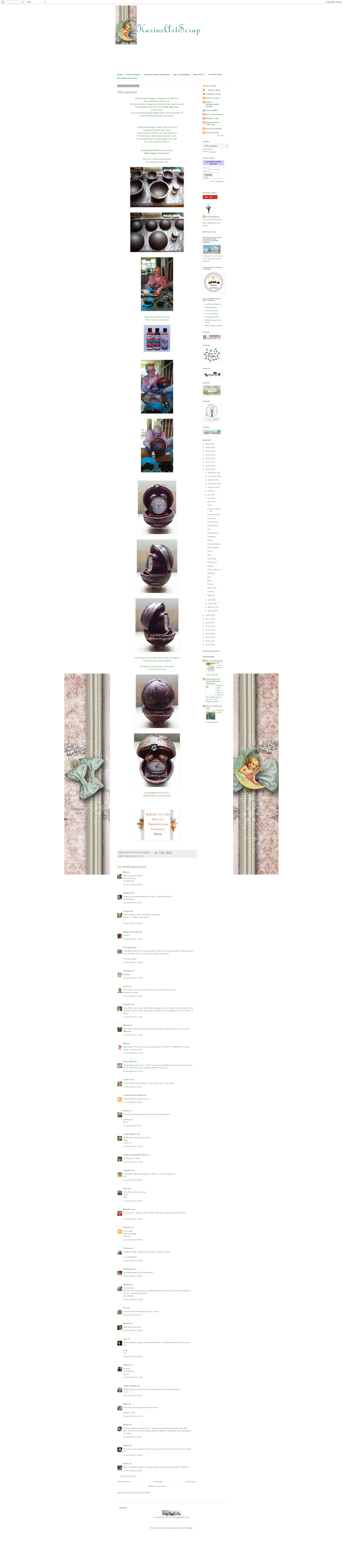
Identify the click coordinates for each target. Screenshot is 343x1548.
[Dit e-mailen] (160, 852)
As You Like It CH (149, 150)
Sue (125, 1339)
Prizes (209, 551)
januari (211, 611)
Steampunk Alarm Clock (133, 856)
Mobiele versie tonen (157, 1486)
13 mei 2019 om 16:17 (132, 1315)
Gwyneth (127, 1170)
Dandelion (211, 536)
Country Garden (214, 544)
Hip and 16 (212, 501)
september (212, 484)
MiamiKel (127, 1209)
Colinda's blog (212, 132)
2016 (208, 623)
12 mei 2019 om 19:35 (132, 1201)
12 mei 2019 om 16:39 (132, 1146)
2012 (208, 637)
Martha (126, 1284)
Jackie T (127, 1079)
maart (210, 603)
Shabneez (127, 1269)
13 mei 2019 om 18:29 (132, 1330)
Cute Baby (211, 558)
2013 (208, 634)
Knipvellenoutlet (211, 317)
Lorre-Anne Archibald (133, 1095)
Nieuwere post (124, 1481)
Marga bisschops (131, 932)
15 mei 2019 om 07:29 (132, 1416)
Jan (125, 1308)
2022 (208, 458)
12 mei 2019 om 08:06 (132, 884)
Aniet (125, 986)
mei (209, 498)
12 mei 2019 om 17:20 (132, 1162)
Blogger (189, 1528)
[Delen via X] (165, 852)
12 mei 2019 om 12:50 (132, 1017)
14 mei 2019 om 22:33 (132, 1395)
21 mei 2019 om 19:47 (132, 1471)
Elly (125, 872)
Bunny (126, 1025)
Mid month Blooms (220, 665)
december (212, 473)
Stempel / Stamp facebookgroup (181, 74)
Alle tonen (220, 135)
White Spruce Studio (213, 326)
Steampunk (212, 562)
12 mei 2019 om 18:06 (132, 1180)
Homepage (158, 1481)
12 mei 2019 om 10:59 (132, 962)
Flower (210, 584)
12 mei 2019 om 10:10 (132, 903)
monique (127, 971)
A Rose (210, 540)
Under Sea (211, 588)
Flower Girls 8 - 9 (214, 569)
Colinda (126, 1227)
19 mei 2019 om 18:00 (132, 1455)
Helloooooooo (213, 533)
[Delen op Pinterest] (170, 852)
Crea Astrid (128, 947)
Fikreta (126, 1365)
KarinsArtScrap (212, 217)
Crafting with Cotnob (140, 917)
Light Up (210, 595)
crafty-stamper (130, 1386)
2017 (208, 619)
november (212, 476)
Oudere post (191, 1481)
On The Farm (213, 522)
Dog (209, 577)
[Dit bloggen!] (163, 852)
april (210, 600)
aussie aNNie (211, 110)
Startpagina (120, 74)
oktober (211, 480)
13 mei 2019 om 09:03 (132, 1260)
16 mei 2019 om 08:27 (132, 1437)
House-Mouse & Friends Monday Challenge (213, 681)
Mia (124, 1043)
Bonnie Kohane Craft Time (213, 123)
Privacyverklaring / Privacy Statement (127, 78)
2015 (208, 626)
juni (209, 495)
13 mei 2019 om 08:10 (132, 1240)
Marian (126, 1323)
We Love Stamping (214, 661)
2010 (208, 645)
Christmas (211, 518)
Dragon (210, 566)
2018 (208, 615)
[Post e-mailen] (155, 852)
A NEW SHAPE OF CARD (215, 74)
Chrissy (126, 1248)
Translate (212, 152)
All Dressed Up (211, 310)
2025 (208, 447)
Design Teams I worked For (133, 74)
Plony (125, 1424)
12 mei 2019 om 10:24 (132, 923)
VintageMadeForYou (181, 1517)
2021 (208, 462)
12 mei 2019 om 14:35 (132, 1071)
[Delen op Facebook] (168, 852)
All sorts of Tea (213, 514)
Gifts (209, 555)
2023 (208, 455)
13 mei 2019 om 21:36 (132, 1377)
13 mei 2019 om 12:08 (132, 1299)
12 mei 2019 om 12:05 (132, 996)
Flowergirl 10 (212, 525)
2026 (208, 444)
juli (209, 491)
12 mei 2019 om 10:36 (132, 939)
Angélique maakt (213, 94)
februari (211, 607)
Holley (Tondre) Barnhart (134, 1155)
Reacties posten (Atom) (140, 1493)
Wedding (211, 573)
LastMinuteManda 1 (213, 304)
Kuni (125, 1188)
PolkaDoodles (211, 307)
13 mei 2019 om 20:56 (132, 1356)
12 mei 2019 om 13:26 (132, 1035)
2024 (208, 451)
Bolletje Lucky (212, 118)
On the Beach (213, 547)
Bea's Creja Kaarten (214, 114)
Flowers (210, 591)
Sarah (125, 1463)
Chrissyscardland (214, 128)
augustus (212, 487)
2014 (208, 630)
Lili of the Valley (211, 314)
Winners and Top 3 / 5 (199, 74)
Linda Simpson (130, 1134)
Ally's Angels (150, 153)
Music (209, 580)
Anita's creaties (213, 98)
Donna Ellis (128, 1061)
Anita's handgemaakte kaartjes (212, 104)
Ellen (125, 1404)
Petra (125, 1111)
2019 (208, 469)
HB (208, 529)
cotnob (126, 911)
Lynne (126, 1445)
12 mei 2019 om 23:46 (132, 1219)
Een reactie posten (129, 1476)
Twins (209, 505)
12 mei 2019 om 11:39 (132, 978)
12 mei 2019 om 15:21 (132, 1087)
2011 (208, 641)
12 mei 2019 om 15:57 (132, 1102)
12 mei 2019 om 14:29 (132, 1053)
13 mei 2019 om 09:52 (132, 1276)
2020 (208, 466)
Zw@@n (127, 1004)
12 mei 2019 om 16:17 (132, 1126)
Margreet (127, 893)
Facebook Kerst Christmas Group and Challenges (157, 74)
